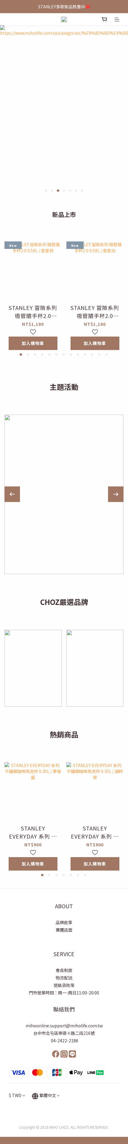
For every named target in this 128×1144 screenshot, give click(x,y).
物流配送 (64, 978)
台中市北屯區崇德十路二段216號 (64, 1033)
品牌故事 (64, 922)
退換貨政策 (64, 985)
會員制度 (64, 970)
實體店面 (64, 930)
